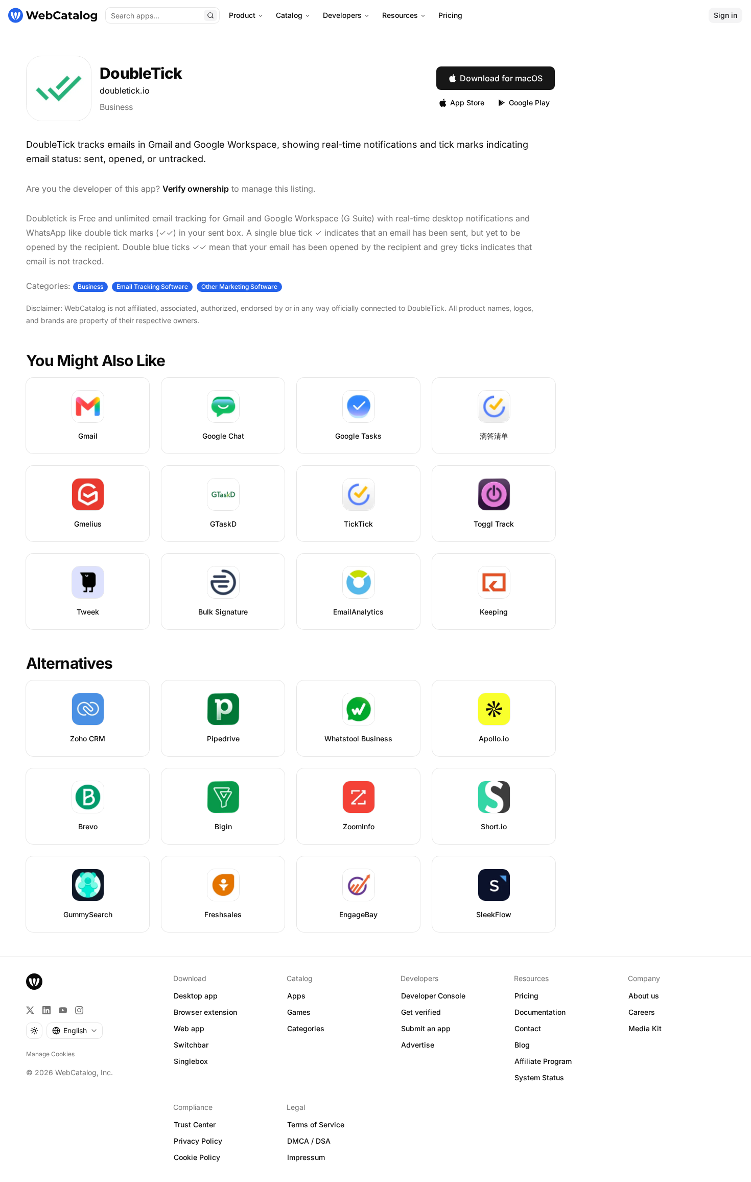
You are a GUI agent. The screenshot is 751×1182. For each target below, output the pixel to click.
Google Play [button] (529, 102)
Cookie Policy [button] (197, 1157)
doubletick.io (125, 90)
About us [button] (643, 995)
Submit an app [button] (426, 1028)
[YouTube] (63, 1010)
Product (242, 15)
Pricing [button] (526, 995)
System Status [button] (539, 1077)
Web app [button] (189, 1028)
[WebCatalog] (34, 981)
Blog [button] (522, 1044)
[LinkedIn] (46, 1010)
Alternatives (69, 663)
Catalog (289, 15)
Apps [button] (296, 995)
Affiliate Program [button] (543, 1061)
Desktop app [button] (196, 995)
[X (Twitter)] (30, 1010)
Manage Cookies (50, 1054)
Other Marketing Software (239, 286)
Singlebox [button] (191, 1061)
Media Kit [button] (645, 1028)
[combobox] (74, 1030)
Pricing (450, 15)
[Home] (52, 15)
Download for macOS (501, 78)
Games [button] (299, 1012)
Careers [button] (641, 1012)
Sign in (725, 15)
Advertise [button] (417, 1044)
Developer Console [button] (433, 995)
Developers (342, 15)
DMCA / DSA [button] (309, 1140)
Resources (400, 15)
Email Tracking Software (152, 286)
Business (116, 107)
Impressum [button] (306, 1157)
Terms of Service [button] (315, 1124)
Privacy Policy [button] (198, 1140)
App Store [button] (467, 102)
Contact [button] (527, 1028)
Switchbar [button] (191, 1044)
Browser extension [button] (205, 1012)
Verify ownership (195, 189)
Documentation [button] (540, 1012)
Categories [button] (305, 1028)
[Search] (210, 15)
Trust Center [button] (195, 1124)
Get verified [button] (421, 1012)
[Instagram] (79, 1010)
